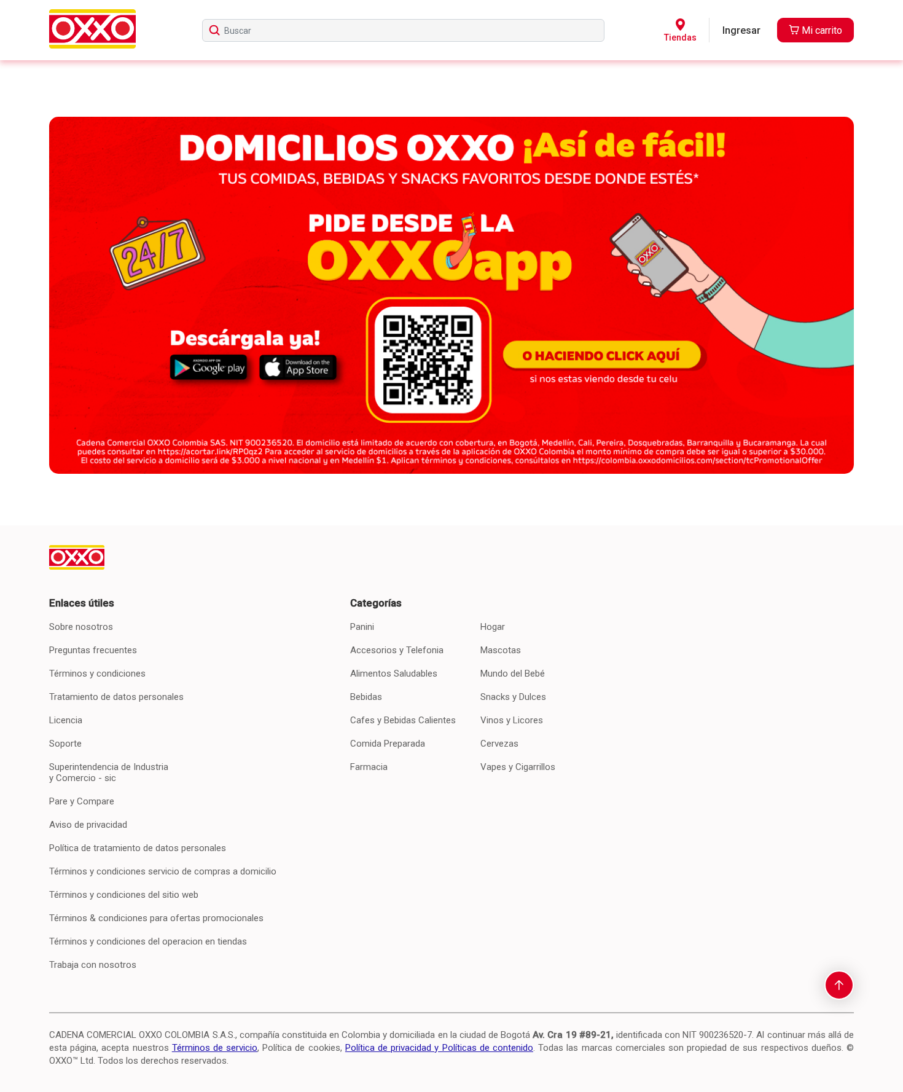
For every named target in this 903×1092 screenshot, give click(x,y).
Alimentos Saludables (393, 673)
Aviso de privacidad (88, 824)
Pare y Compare (81, 801)
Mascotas (500, 650)
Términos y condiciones (97, 673)
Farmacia (369, 766)
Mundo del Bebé (512, 673)
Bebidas (366, 696)
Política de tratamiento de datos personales (137, 848)
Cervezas (499, 743)
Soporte (65, 743)
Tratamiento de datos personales (116, 696)
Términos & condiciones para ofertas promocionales (156, 918)
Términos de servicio (214, 1047)
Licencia (65, 720)
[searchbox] (403, 30)
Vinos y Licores (511, 720)
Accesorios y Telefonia (397, 650)
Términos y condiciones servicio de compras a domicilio (162, 871)
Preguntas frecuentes (93, 650)
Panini (362, 626)
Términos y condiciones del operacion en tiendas (148, 941)
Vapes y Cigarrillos (517, 766)
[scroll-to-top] (839, 985)
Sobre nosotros (81, 626)
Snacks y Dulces (513, 696)
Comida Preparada (387, 743)
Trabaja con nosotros (92, 964)
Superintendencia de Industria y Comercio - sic (108, 772)
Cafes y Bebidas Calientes (403, 720)
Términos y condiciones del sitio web (123, 894)
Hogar (492, 626)
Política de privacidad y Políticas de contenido (439, 1047)
